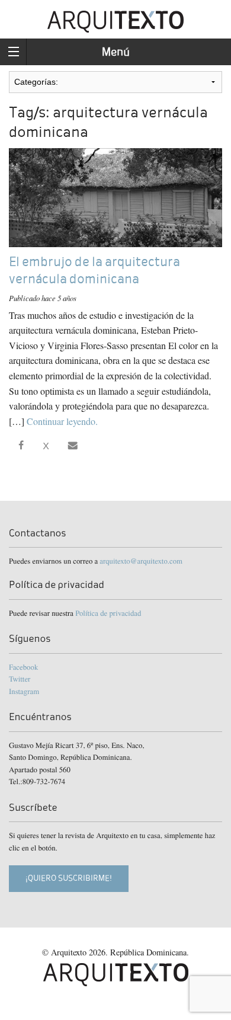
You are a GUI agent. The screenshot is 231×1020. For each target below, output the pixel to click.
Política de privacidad (108, 612)
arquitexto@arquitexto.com (141, 560)
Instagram (24, 691)
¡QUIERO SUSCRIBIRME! (68, 878)
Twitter (19, 678)
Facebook (23, 666)
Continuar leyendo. (62, 421)
